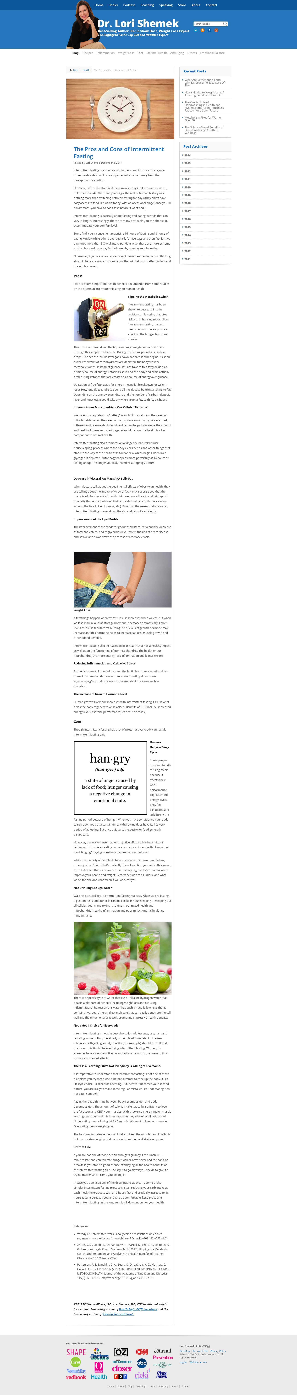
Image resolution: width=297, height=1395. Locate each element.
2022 (187, 171)
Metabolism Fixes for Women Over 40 (203, 119)
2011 (187, 259)
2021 (187, 179)
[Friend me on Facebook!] (209, 31)
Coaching (147, 5)
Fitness (192, 53)
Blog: (75, 53)
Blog (75, 70)
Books (113, 5)
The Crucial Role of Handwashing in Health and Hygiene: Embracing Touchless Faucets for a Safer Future (204, 106)
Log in (183, 1362)
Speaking (166, 5)
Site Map (185, 1351)
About (195, 5)
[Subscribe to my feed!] (202, 31)
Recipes (88, 53)
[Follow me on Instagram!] (216, 31)
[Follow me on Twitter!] (196, 31)
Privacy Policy (218, 1351)
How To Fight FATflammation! (138, 1309)
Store (182, 5)
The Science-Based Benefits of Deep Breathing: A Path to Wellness (204, 130)
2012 (187, 251)
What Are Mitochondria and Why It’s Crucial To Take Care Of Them (205, 82)
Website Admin (198, 1362)
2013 (187, 243)
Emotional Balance (212, 53)
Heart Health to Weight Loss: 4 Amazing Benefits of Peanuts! (204, 94)
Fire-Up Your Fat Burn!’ (118, 1314)
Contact (211, 5)
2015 (187, 227)
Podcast (129, 5)
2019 (187, 195)
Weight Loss (126, 53)
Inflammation (106, 53)
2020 (187, 187)
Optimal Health (157, 53)
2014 (187, 235)
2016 (187, 219)
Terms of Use (200, 1351)
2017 (187, 211)
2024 (187, 155)
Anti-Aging (177, 53)
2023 (187, 163)
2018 (187, 203)
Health (86, 70)
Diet (140, 53)
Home (99, 5)
